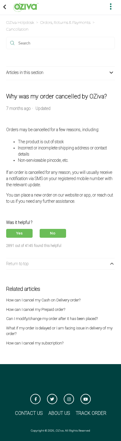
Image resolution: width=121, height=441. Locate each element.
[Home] (25, 7)
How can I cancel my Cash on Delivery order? (43, 300)
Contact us (29, 413)
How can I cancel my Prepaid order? (35, 309)
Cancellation (17, 29)
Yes (19, 233)
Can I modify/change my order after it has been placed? (52, 318)
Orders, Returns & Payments (65, 22)
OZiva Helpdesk (20, 22)
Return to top (17, 263)
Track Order (91, 413)
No (53, 233)
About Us (59, 413)
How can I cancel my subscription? (34, 343)
